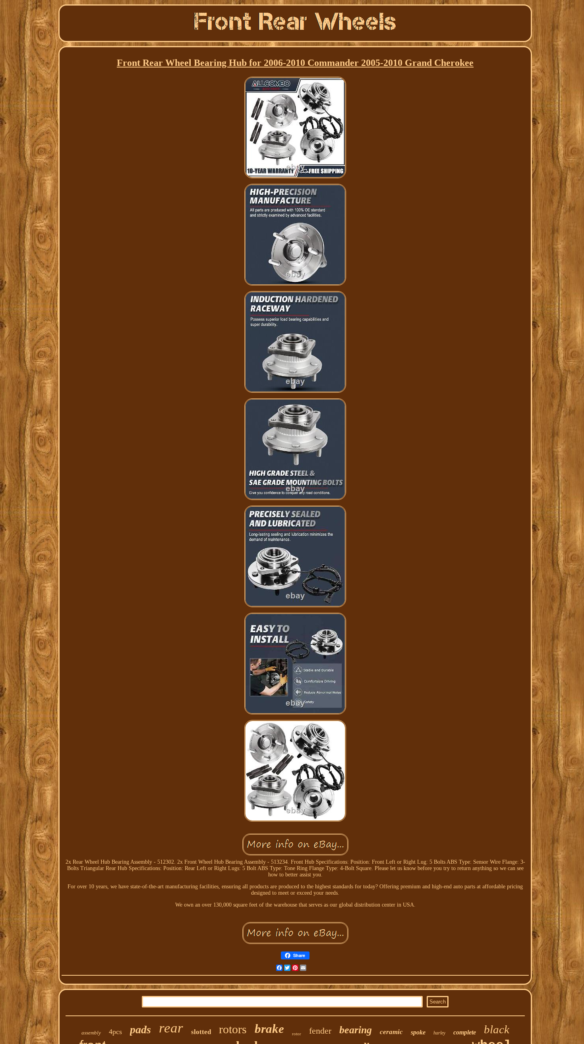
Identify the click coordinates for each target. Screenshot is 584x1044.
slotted (201, 1032)
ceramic (391, 1032)
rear (171, 1028)
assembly (91, 1033)
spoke (418, 1032)
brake (269, 1029)
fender (320, 1031)
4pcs (115, 1032)
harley (439, 1033)
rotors (233, 1029)
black (496, 1029)
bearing (355, 1030)
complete (464, 1032)
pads (140, 1029)
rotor (296, 1033)
